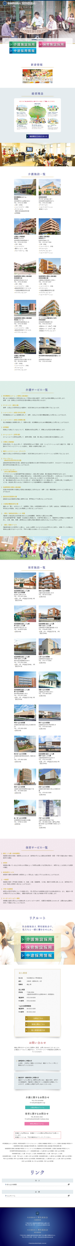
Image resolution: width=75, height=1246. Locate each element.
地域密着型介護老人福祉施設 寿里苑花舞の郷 (49, 1146)
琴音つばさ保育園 (8, 1158)
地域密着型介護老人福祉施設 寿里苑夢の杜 (25, 1146)
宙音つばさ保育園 (66, 1158)
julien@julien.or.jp (39, 1102)
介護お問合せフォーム (37, 1107)
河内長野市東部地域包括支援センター (20, 1151)
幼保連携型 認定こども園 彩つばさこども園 (24, 1153)
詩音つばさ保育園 (26, 1161)
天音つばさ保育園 (48, 1161)
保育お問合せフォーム (37, 1124)
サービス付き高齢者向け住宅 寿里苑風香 (40, 1148)
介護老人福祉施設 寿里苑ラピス (60, 1148)
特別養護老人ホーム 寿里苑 (10, 1143)
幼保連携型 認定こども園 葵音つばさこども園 (48, 1158)
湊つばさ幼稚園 (12, 1184)
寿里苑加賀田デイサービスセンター (27, 1143)
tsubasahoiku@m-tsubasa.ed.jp (39, 1119)
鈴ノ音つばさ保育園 (37, 1161)
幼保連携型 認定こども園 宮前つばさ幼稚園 (42, 1151)
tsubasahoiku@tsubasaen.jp (45, 1237)
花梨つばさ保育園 (66, 1156)
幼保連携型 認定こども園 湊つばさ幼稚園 (50, 1156)
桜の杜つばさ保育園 (29, 1158)
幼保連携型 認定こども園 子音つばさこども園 (15, 1156)
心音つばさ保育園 (33, 1156)
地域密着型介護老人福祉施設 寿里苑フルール (17, 1148)
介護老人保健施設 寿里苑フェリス (47, 1143)
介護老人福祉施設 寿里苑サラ (65, 1143)
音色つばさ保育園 (59, 1151)
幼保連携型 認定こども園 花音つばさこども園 (49, 1153)
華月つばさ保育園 (18, 1158)
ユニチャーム (11, 1196)
